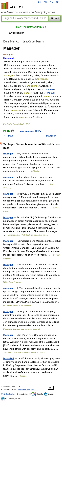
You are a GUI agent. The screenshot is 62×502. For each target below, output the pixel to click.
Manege (49, 89)
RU (39, 2)
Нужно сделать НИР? (29, 131)
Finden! (55, 18)
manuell (51, 92)
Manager (8, 153)
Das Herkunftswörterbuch (31, 27)
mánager (8, 288)
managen (51, 135)
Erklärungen (16, 32)
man (10, 135)
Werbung (34, 389)
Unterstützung (24, 389)
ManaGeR (8, 358)
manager (8, 177)
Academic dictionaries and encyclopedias (28, 12)
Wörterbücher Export (9, 394)
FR (57, 2)
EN (45, 2)
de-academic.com (13, 5)
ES (51, 2)
